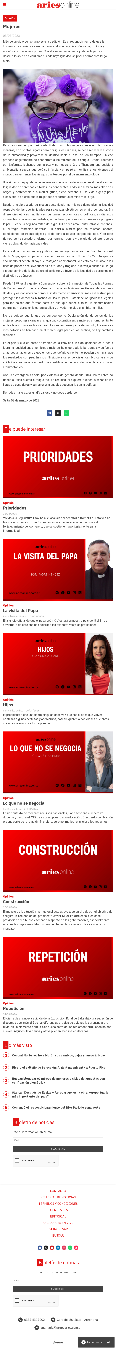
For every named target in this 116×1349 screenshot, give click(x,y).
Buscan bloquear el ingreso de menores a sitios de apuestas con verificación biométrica (58, 1080)
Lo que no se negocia (23, 803)
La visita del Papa (20, 610)
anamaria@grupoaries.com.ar (61, 1328)
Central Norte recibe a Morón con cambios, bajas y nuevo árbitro (58, 1055)
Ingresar (60, 1229)
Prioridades (14, 508)
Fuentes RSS (58, 1210)
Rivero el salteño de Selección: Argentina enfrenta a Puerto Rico (59, 1067)
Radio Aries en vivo (58, 1223)
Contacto (58, 1191)
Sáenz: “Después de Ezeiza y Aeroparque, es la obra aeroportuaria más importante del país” (60, 1094)
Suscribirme (58, 1149)
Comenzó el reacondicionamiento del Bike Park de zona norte (56, 1107)
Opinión (10, 18)
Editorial (58, 1216)
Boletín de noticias (34, 1122)
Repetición (13, 1008)
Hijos (8, 705)
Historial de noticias (58, 1197)
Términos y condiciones (58, 1204)
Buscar (58, 1235)
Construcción (16, 901)
